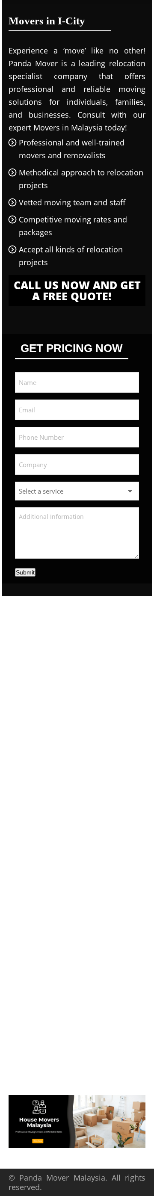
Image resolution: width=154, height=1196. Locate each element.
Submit (25, 572)
